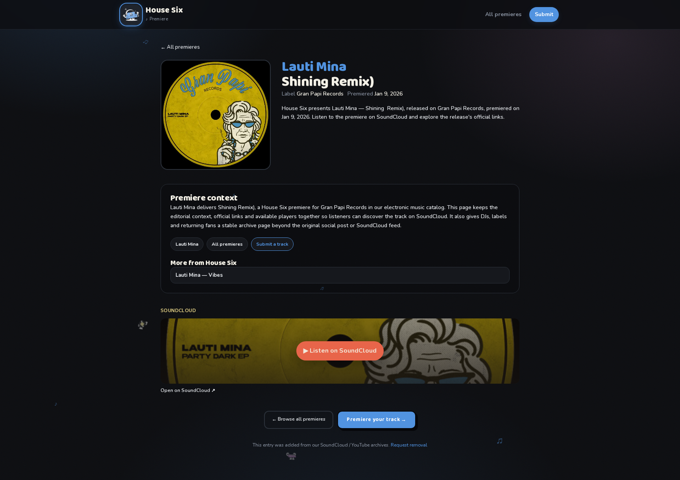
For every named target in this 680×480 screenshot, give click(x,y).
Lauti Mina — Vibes (199, 275)
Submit (544, 14)
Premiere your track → (376, 420)
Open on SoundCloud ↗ (188, 390)
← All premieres (180, 47)
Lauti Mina (187, 244)
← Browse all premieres (298, 419)
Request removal (409, 445)
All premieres (503, 14)
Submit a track (272, 244)
